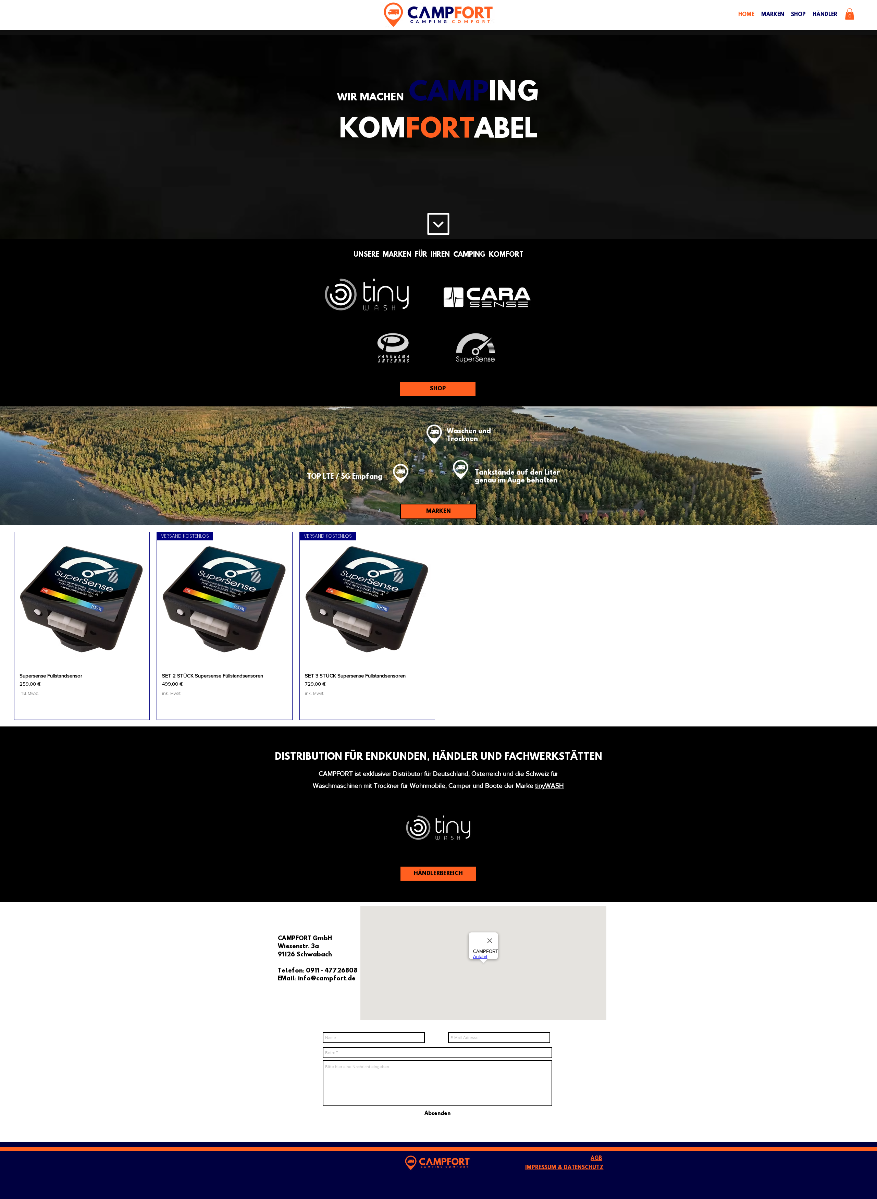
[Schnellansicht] (81, 599)
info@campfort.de (327, 979)
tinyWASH (549, 785)
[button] (849, 14)
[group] (438, 625)
